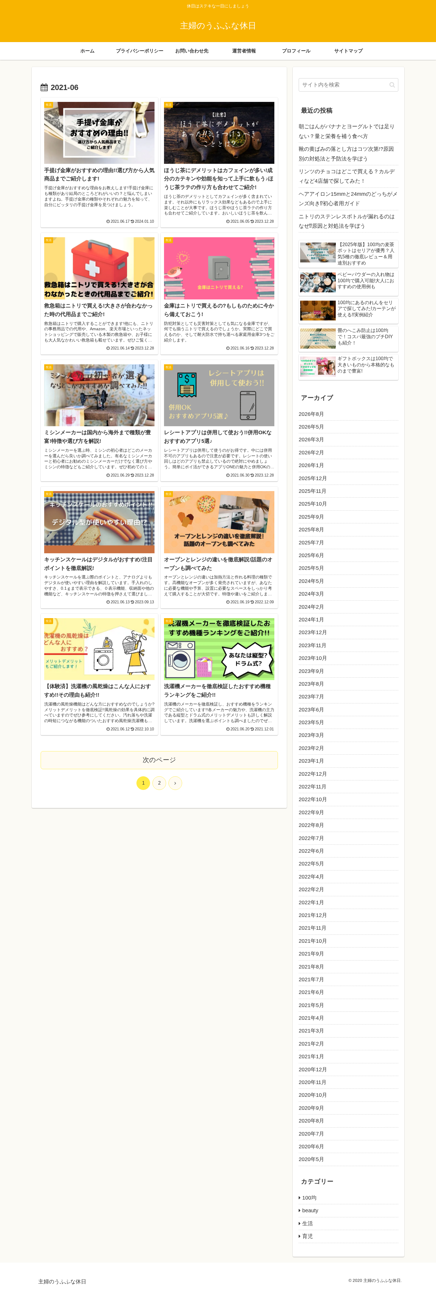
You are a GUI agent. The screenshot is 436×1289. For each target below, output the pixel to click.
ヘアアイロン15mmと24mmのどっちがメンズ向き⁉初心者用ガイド (348, 198)
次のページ (159, 760)
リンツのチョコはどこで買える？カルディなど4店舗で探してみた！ (347, 176)
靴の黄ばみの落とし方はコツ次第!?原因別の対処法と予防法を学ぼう (346, 153)
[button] (392, 84)
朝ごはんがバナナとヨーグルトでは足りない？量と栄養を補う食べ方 (347, 131)
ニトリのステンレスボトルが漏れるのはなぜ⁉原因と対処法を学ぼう (347, 221)
